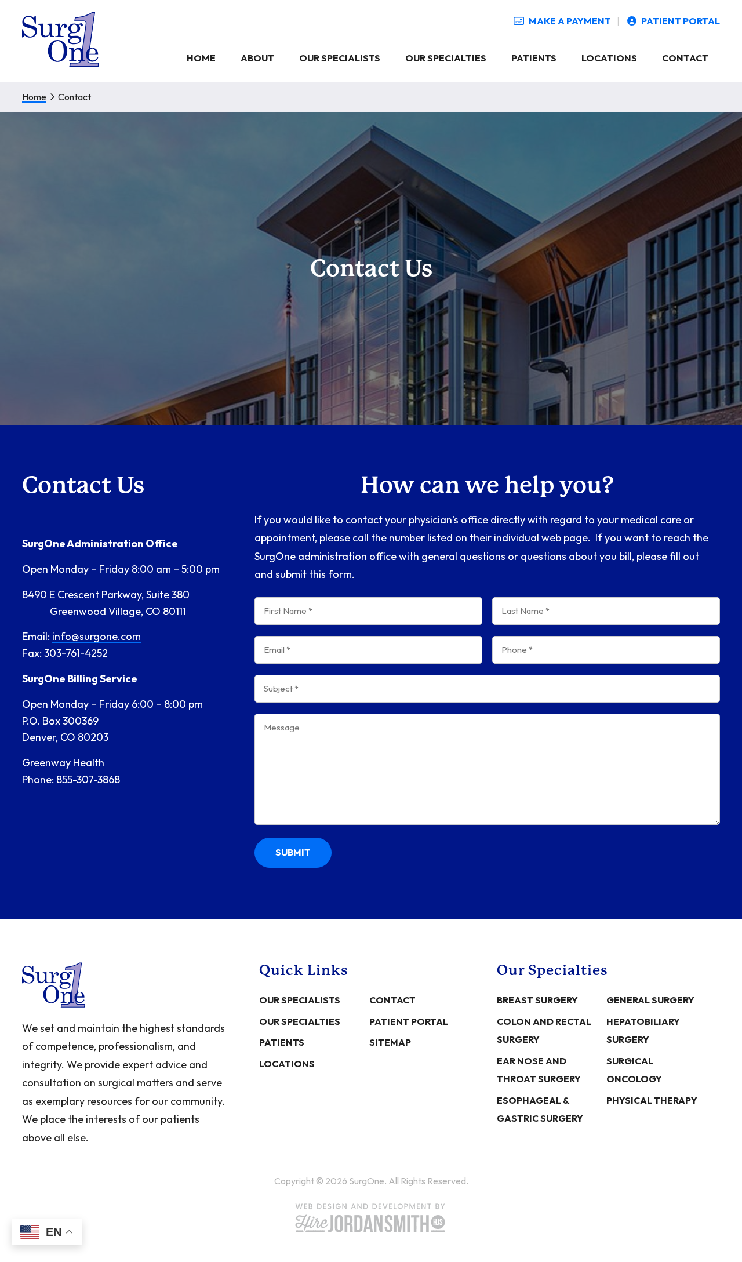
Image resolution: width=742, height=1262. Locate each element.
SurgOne (60, 39)
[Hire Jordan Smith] (371, 1218)
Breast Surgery (537, 1000)
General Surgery (650, 1000)
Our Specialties (299, 1021)
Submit (293, 852)
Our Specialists (299, 1000)
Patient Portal (408, 1021)
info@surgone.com (96, 636)
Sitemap (390, 1042)
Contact (392, 1000)
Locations (287, 1064)
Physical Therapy (651, 1100)
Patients (281, 1042)
